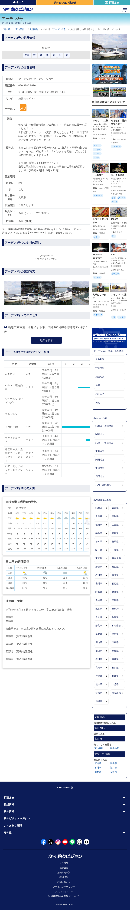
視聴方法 (114, 2)
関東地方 (99, 434)
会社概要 (63, 863)
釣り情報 (9, 811)
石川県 (98, 575)
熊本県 (98, 684)
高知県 (98, 667)
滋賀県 (98, 608)
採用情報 (63, 877)
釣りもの (99, 394)
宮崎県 (98, 692)
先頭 (27, 55)
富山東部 (98, 748)
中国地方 (99, 468)
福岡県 (115, 667)
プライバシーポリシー (64, 886)
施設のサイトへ (27, 98)
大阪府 (98, 617)
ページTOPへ (63, 787)
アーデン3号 (59, 29)
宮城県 (115, 516)
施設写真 (99, 376)
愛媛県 (115, 659)
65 (47, 55)
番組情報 (9, 804)
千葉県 (115, 550)
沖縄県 (98, 701)
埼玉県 (98, 550)
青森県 (115, 508)
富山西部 (15, 23)
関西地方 (99, 459)
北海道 (98, 508)
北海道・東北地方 (104, 426)
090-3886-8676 (27, 85)
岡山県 (98, 642)
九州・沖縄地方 (103, 484)
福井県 (115, 575)
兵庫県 (115, 617)
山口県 (98, 650)
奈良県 (98, 625)
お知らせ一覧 (64, 872)
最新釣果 (99, 359)
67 (60, 55)
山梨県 (98, 583)
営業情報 (99, 368)
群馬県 (115, 541)
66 (53, 55)
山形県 (115, 524)
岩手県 (98, 516)
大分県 (115, 684)
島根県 (115, 634)
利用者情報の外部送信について (63, 896)
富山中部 (114, 748)
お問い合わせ (64, 882)
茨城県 (115, 533)
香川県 (98, 659)
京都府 (115, 608)
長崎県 (115, 676)
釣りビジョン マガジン (17, 818)
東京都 (98, 558)
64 (40, 55)
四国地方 (99, 476)
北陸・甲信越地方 (104, 442)
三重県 (115, 600)
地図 (97, 385)
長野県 (115, 583)
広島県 (115, 642)
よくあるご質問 (13, 825)
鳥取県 (98, 634)
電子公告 (63, 867)
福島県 (98, 533)
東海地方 (99, 451)
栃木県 (98, 541)
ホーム (20, 2)
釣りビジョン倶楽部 (65, 2)
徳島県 (115, 650)
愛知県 (98, 600)
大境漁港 (26, 23)
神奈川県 (116, 558)
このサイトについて (64, 891)
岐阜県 (98, 592)
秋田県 (98, 524)
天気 (97, 402)
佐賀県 (98, 676)
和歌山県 (116, 625)
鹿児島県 (116, 692)
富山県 (5, 23)
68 (66, 55)
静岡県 (115, 592)
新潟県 (98, 566)
